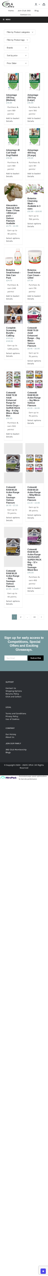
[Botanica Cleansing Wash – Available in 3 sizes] (34, 188)
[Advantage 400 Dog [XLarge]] (34, 137)
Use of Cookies (12, 719)
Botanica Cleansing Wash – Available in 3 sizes (33, 203)
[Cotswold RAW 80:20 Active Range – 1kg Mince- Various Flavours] (34, 379)
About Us (10, 737)
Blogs (8, 752)
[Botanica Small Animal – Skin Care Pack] (13, 257)
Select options (13, 238)
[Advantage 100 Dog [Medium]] (13, 82)
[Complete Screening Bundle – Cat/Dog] (13, 314)
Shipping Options (14, 691)
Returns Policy (12, 694)
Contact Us (11, 688)
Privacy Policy (12, 716)
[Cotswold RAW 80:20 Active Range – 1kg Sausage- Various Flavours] (13, 463)
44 (34, 617)
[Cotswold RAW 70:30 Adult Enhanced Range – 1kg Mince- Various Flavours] (34, 314)
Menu (8, 20)
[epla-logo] (8, 1)
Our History (11, 734)
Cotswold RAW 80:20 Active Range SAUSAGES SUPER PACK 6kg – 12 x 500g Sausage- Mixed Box (34, 559)
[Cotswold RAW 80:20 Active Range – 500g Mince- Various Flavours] (34, 463)
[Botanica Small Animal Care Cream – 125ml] (34, 257)
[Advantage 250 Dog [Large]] (34, 82)
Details (9, 121)
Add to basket (12, 118)
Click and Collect (13, 696)
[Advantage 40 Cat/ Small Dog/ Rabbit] (13, 137)
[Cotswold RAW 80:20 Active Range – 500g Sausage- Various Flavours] (13, 547)
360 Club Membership (16, 749)
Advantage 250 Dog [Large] (32, 97)
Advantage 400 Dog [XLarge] (32, 152)
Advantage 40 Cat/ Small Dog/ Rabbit (13, 152)
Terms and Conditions (16, 713)
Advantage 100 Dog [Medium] (11, 97)
